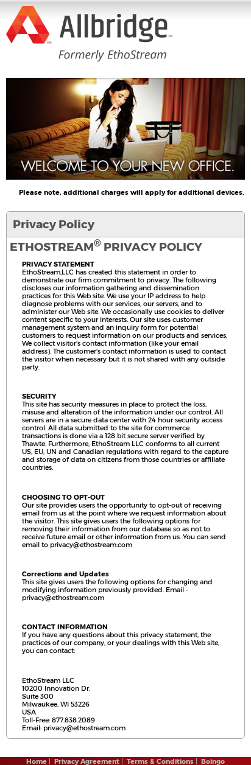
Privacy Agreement (86, 761)
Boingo (213, 761)
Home (36, 761)
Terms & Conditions (160, 761)
